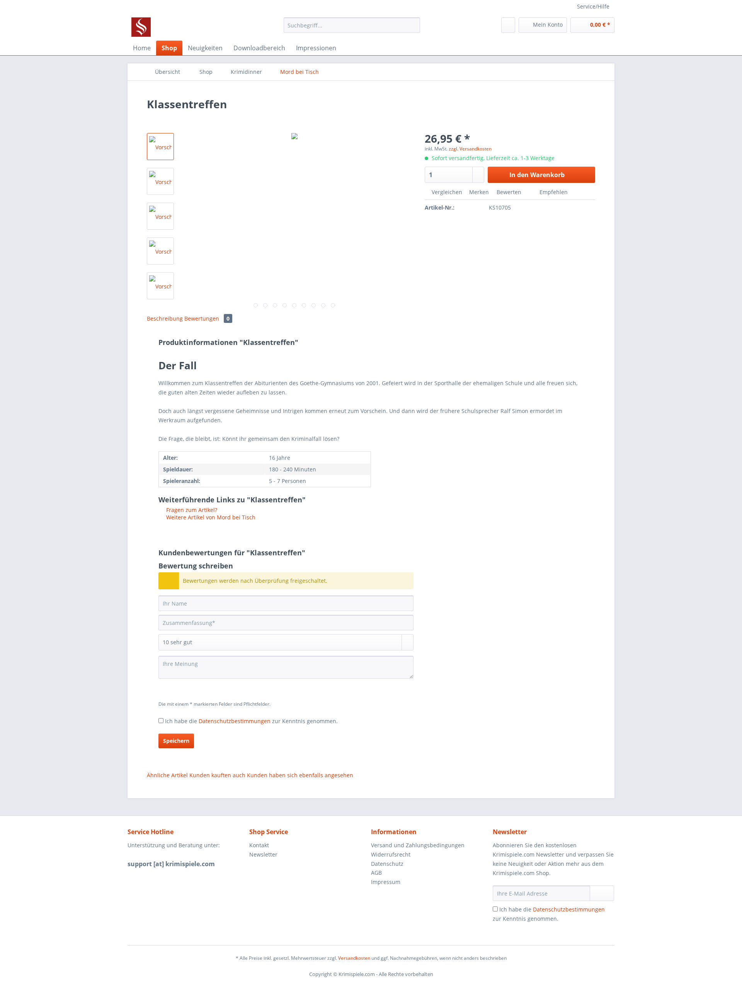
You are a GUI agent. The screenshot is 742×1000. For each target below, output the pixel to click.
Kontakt (259, 845)
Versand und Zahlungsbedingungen (418, 845)
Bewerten (509, 192)
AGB (376, 872)
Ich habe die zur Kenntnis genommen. (251, 721)
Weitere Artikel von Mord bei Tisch (210, 517)
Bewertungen (207, 318)
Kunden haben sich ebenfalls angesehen (300, 775)
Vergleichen (446, 192)
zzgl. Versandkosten (470, 148)
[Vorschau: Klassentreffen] (160, 146)
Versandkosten (354, 958)
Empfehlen (553, 192)
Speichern (176, 740)
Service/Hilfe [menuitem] (593, 6)
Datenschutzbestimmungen (235, 721)
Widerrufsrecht (390, 854)
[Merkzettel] (508, 25)
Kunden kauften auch (217, 775)
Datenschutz (387, 863)
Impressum (385, 882)
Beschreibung (165, 318)
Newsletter (263, 854)
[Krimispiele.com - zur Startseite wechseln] (141, 27)
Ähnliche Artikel (167, 775)
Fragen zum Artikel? (191, 510)
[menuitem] (352, 28)
